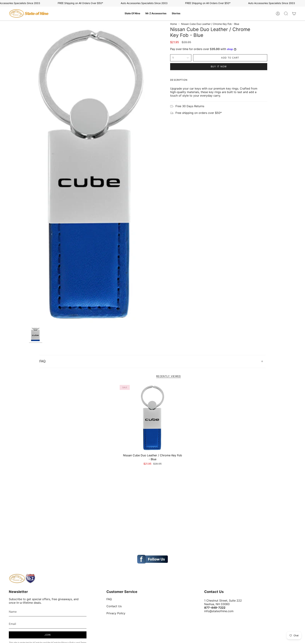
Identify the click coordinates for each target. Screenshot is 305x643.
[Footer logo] (22, 578)
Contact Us (114, 606)
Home (173, 23)
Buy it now (219, 66)
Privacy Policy (115, 613)
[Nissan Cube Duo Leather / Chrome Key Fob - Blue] (152, 418)
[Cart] (294, 14)
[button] (132, 13)
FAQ (42, 361)
